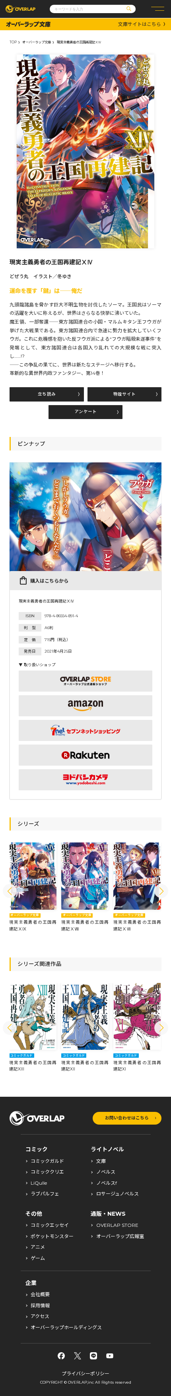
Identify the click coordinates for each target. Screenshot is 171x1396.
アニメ (38, 1247)
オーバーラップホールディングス (66, 1327)
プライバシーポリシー (85, 1374)
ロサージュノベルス (117, 1194)
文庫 (101, 1161)
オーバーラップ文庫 (36, 42)
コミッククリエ (47, 1172)
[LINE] (93, 1355)
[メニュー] (157, 9)
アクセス (40, 1316)
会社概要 (40, 1294)
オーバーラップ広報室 (120, 1236)
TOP (13, 42)
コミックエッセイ (50, 1225)
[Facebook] (61, 1355)
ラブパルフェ (45, 1194)
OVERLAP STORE (117, 1225)
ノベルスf (106, 1183)
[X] (77, 1355)
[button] (10, 891)
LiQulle (39, 1183)
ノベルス (105, 1172)
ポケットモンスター (52, 1236)
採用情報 (40, 1305)
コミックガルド (47, 1161)
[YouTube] (109, 1355)
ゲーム (38, 1258)
